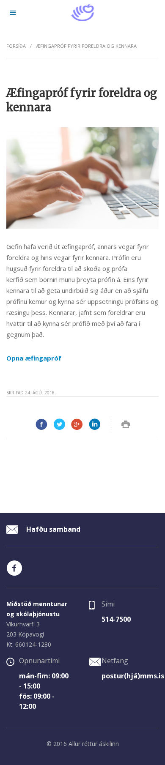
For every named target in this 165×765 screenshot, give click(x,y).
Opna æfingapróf (33, 358)
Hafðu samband (52, 529)
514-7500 (116, 619)
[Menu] (12, 12)
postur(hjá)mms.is (133, 675)
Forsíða (16, 46)
